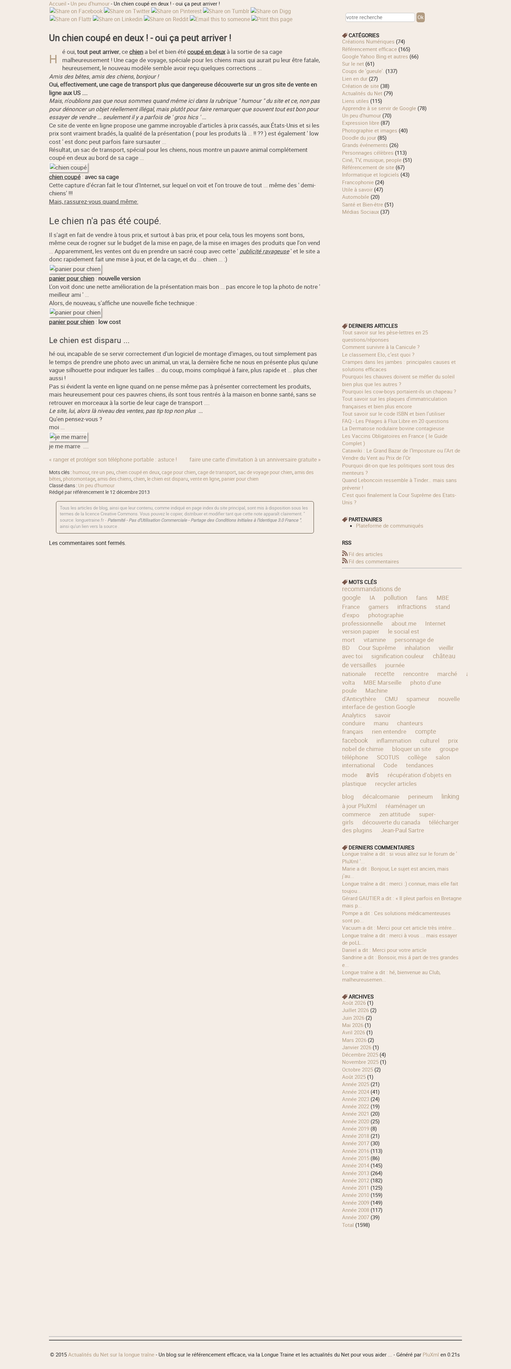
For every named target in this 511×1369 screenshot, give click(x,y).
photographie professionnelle (373, 619)
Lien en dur (354, 78)
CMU (391, 699)
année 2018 (355, 1135)
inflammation (393, 740)
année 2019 (355, 1128)
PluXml (431, 1354)
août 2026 (354, 1002)
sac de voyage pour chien (265, 472)
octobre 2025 (357, 1069)
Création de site (360, 85)
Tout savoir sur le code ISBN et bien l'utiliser (393, 413)
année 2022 (355, 1106)
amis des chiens (114, 479)
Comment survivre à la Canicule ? (381, 346)
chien (139, 479)
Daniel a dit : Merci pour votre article (384, 949)
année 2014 (355, 1165)
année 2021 (355, 1113)
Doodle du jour (359, 137)
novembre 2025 (360, 1061)
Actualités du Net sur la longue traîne (111, 1354)
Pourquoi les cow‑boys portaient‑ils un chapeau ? (399, 391)
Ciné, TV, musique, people (372, 159)
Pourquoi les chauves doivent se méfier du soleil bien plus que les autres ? (398, 380)
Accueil (57, 3)
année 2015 (355, 1158)
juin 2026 (353, 1017)
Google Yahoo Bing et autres (375, 56)
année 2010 (355, 1194)
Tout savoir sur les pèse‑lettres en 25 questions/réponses (385, 336)
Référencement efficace (369, 49)
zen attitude (394, 814)
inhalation (417, 648)
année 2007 (355, 1217)
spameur (418, 699)
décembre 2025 (360, 1054)
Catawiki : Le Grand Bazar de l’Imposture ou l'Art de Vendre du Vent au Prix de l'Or (401, 454)
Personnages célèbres (368, 152)
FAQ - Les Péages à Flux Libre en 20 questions (395, 420)
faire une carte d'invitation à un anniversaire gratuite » (255, 459)
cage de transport (217, 472)
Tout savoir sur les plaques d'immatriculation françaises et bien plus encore (394, 402)
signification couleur (397, 656)
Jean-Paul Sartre (402, 830)
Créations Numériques (368, 41)
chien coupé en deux (138, 472)
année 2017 (355, 1143)
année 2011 (355, 1187)
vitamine (375, 640)
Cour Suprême (377, 648)
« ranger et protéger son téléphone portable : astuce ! (113, 459)
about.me (403, 623)
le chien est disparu (167, 479)
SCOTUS (388, 757)
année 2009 (355, 1202)
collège (417, 757)
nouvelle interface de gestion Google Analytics (401, 707)
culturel (429, 740)
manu (381, 723)
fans (422, 598)
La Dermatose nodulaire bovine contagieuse (393, 428)
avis (372, 774)
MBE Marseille (383, 682)
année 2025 (355, 1084)
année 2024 (355, 1091)
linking (450, 796)
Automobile (355, 196)
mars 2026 (354, 1039)
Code (390, 765)
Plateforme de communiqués (389, 525)
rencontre (416, 674)
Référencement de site (368, 167)
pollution (395, 597)
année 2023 (355, 1098)
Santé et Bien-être (362, 204)
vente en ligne (204, 479)
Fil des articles (366, 554)
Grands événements (365, 144)
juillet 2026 (355, 1010)
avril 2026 (353, 1032)
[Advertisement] (402, 264)
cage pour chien (179, 472)
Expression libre (360, 122)
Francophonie (358, 182)
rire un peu (102, 472)
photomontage (79, 479)
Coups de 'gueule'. (363, 70)
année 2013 (355, 1173)
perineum (420, 796)
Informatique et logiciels (370, 174)
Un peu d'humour (90, 3)
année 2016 (355, 1150)
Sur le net (353, 63)
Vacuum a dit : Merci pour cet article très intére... (399, 927)
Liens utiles (355, 100)
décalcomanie (381, 796)
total (348, 1224)
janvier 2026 (356, 1047)
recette (385, 673)
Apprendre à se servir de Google (379, 108)
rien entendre (389, 731)
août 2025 (354, 1076)
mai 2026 (352, 1024)
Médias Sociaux (360, 211)
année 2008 (355, 1209)
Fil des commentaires (374, 561)
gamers (378, 607)
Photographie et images (369, 130)
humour (81, 472)
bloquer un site (411, 749)
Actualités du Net (362, 93)
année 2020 (355, 1121)
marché (447, 674)
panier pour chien (240, 479)
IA (372, 598)
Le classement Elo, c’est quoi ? (378, 354)
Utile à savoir (357, 189)
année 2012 (355, 1180)
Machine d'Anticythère (365, 694)
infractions (412, 606)
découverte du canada (391, 822)
